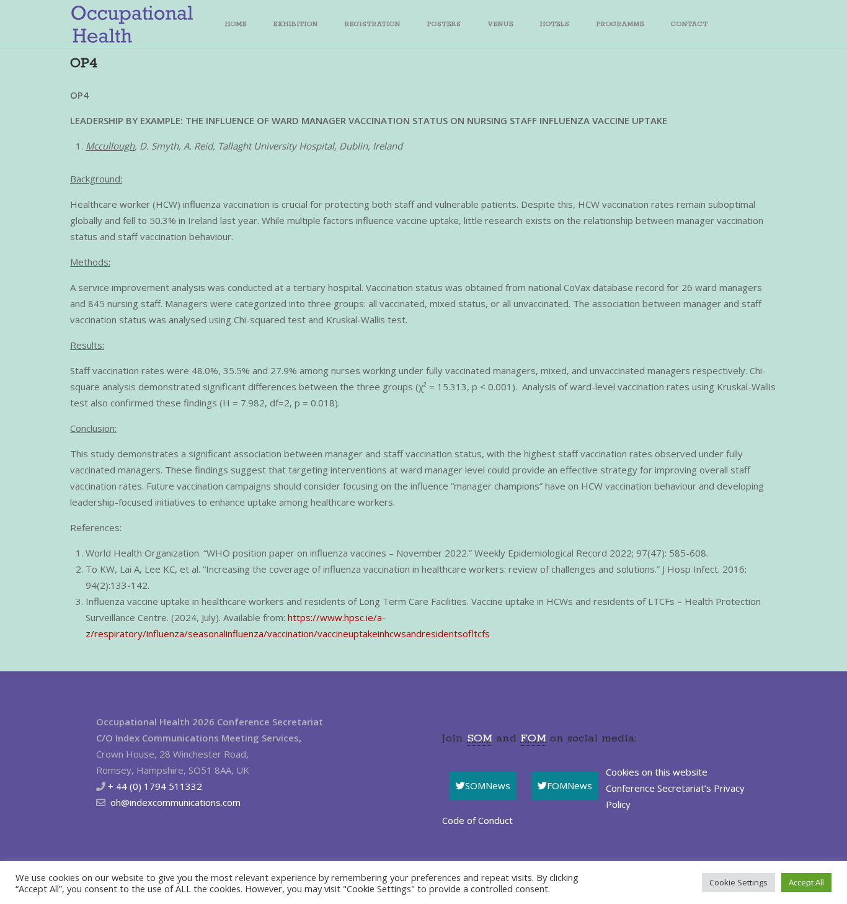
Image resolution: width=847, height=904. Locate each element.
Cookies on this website (656, 772)
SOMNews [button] (487, 785)
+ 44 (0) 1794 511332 (155, 786)
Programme (620, 24)
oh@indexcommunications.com (175, 802)
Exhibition (295, 24)
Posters (444, 24)
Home (236, 24)
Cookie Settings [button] (738, 882)
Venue (500, 24)
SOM (479, 738)
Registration (373, 24)
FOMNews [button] (569, 785)
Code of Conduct (477, 820)
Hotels (555, 24)
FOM (533, 738)
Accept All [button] (806, 882)
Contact (689, 24)
